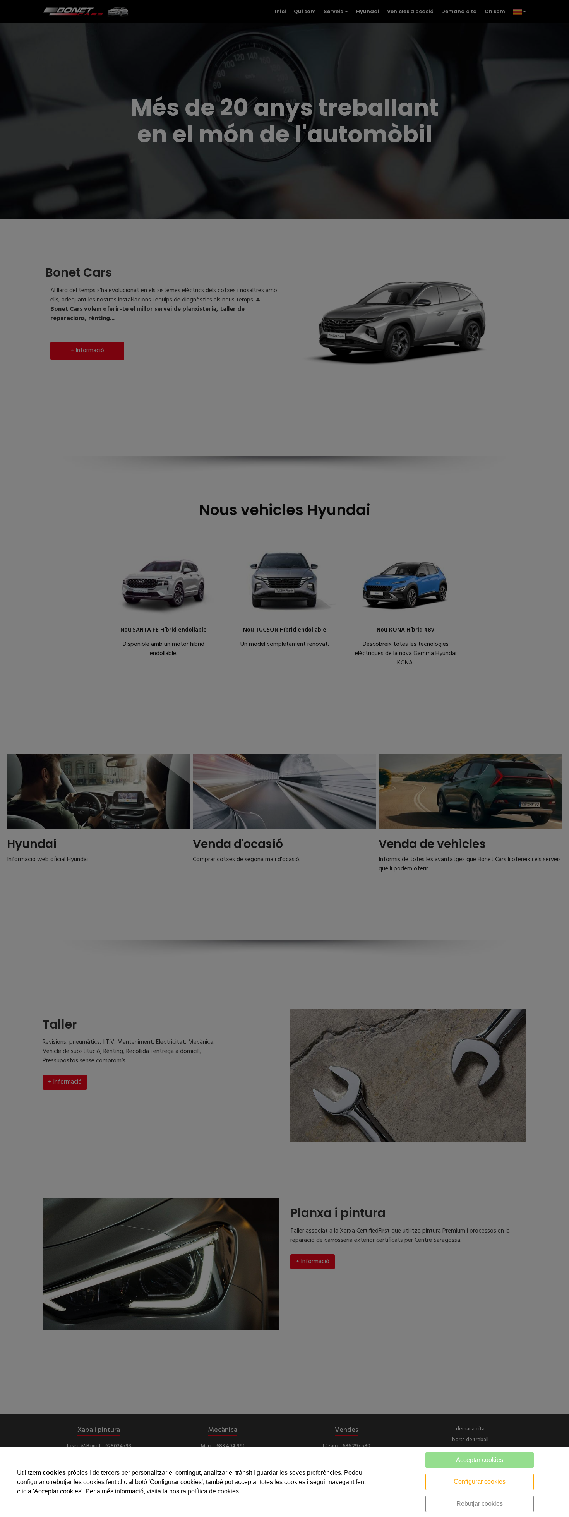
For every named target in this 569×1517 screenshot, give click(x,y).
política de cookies (213, 1491)
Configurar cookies (480, 1481)
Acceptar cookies (479, 1460)
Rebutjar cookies (479, 1503)
